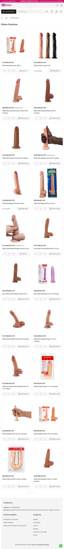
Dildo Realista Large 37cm (42, 65)
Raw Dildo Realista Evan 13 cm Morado (46, 294)
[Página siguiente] (35, 492)
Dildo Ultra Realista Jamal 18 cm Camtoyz (15, 339)
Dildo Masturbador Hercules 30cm (13, 203)
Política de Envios (8, 522)
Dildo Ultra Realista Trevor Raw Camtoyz (15, 158)
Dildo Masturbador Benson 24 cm (44, 203)
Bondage (35, 529)
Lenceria (35, 526)
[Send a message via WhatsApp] (60, 545)
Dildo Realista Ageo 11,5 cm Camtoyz (46, 386)
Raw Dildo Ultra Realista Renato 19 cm (14, 294)
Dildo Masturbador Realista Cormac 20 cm (15, 248)
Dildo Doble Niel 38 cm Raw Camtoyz (14, 479)
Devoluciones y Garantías (11, 519)
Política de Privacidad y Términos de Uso (15, 526)
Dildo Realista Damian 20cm (11, 65)
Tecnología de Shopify (43, 544)
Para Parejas (36, 522)
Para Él (35, 535)
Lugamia (33, 544)
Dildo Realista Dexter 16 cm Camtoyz (46, 434)
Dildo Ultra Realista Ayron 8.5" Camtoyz (46, 158)
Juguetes (35, 519)
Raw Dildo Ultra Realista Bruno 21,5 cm (46, 248)
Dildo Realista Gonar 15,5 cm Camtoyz (14, 434)
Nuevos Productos (9, 11)
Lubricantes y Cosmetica (40, 532)
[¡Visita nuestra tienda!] (61, 11)
